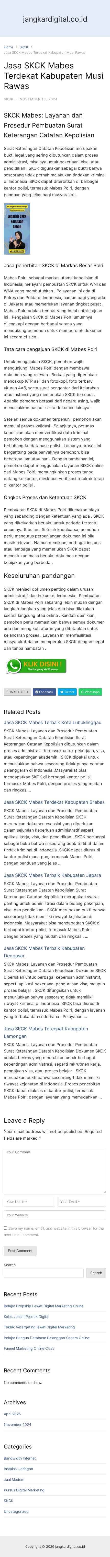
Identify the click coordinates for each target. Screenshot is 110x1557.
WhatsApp (92, 692)
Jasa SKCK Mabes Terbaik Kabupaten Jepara (52, 875)
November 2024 (17, 1424)
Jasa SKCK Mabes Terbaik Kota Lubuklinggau (52, 722)
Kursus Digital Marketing (24, 1490)
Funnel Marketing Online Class (29, 1348)
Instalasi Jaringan (18, 1468)
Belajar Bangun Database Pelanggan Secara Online (46, 1338)
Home (8, 47)
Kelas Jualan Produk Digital (26, 1316)
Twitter (68, 692)
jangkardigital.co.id (55, 19)
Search (10, 1265)
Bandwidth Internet (20, 1458)
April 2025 (12, 1414)
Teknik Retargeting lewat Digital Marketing (39, 1327)
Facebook (45, 692)
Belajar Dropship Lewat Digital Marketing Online (43, 1306)
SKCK (24, 47)
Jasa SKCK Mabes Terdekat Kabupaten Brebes (54, 802)
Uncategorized (16, 1511)
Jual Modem (14, 1479)
